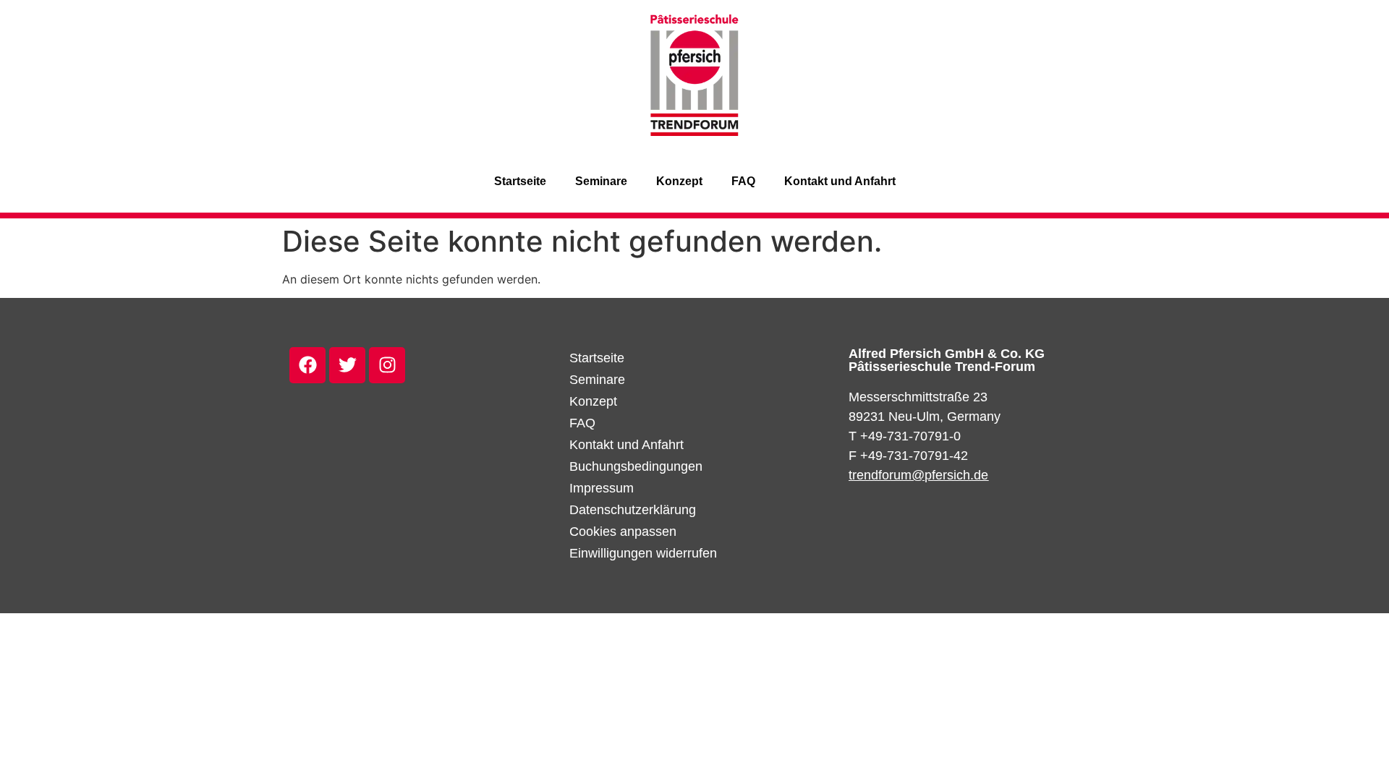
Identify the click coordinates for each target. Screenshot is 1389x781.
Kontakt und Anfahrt (840, 181)
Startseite (520, 181)
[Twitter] (347, 365)
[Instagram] (387, 365)
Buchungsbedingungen (635, 466)
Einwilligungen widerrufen (643, 553)
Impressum (601, 488)
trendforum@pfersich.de (918, 475)
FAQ (743, 181)
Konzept (679, 181)
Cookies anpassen (622, 531)
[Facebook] (307, 365)
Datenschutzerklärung (632, 510)
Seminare (601, 181)
